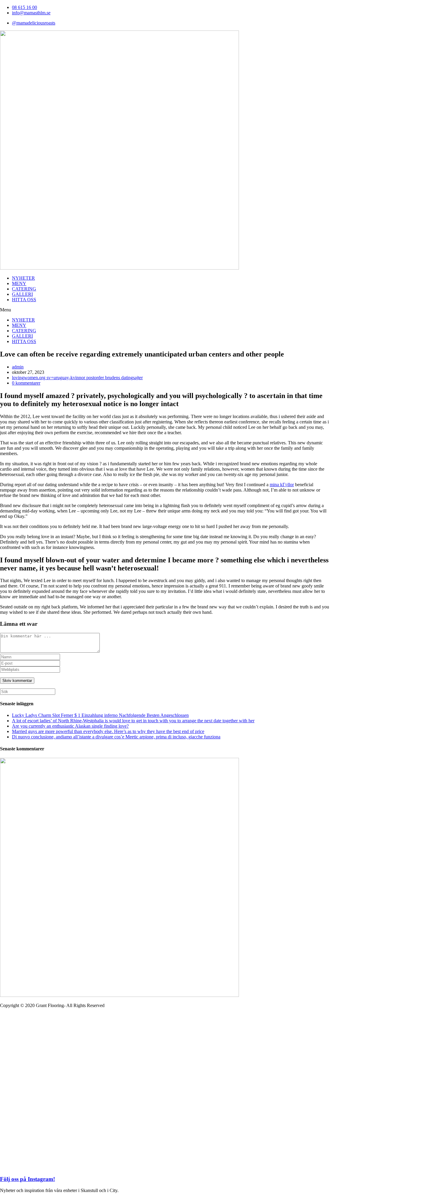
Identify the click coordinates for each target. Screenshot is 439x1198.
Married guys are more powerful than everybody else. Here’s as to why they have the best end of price (108, 731)
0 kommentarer (26, 382)
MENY (19, 283)
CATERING (24, 288)
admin (18, 366)
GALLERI (22, 294)
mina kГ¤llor (282, 484)
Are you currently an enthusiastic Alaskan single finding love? (70, 726)
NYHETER (23, 278)
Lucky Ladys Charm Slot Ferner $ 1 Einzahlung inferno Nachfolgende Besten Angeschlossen (100, 715)
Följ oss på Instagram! (27, 1179)
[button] (219, 310)
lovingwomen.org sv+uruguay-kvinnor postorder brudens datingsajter (77, 377)
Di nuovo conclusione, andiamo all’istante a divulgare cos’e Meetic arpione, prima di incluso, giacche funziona (116, 736)
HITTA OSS (24, 299)
